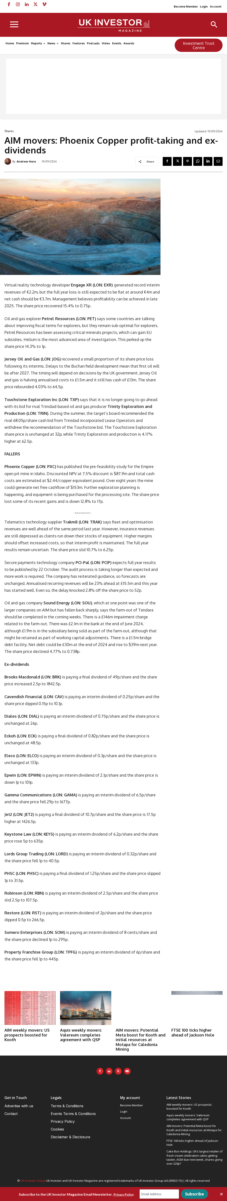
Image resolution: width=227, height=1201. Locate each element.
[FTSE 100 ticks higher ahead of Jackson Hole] (197, 1008)
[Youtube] (127, 1071)
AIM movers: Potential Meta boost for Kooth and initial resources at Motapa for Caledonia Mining (140, 1040)
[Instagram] (17, 4)
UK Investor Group (33, 1181)
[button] (214, 24)
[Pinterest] (187, 161)
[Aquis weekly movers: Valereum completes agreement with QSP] (85, 1008)
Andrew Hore (26, 161)
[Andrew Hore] (8, 161)
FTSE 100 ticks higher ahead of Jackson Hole (192, 1032)
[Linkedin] (26, 4)
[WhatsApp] (197, 161)
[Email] (218, 161)
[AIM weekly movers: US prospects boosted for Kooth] (30, 1008)
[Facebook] (8, 4)
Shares (9, 131)
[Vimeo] (44, 4)
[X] (35, 4)
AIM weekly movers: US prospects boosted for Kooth (27, 1035)
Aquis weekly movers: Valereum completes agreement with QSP (81, 1035)
